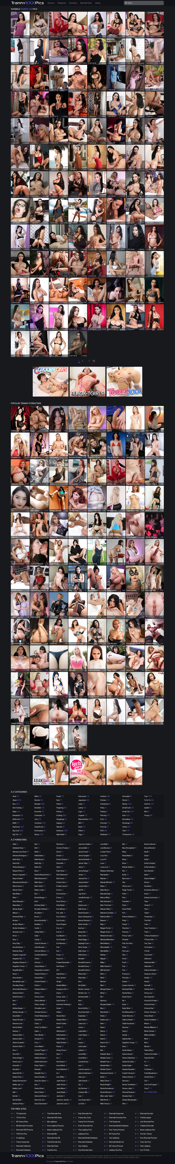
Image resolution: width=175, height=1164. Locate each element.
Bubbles (39, 924)
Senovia (126, 1081)
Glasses (60, 827)
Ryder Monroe (128, 1016)
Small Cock (128, 808)
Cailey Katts (40, 932)
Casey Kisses (41, 966)
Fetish (59, 804)
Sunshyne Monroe (152, 890)
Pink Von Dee (127, 943)
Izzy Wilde (61, 1077)
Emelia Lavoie (62, 886)
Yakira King (149, 1050)
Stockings (127, 823)
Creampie (40, 815)
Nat (102, 1050)
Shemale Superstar (116, 1114)
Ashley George (20, 1012)
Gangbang (61, 819)
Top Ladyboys (114, 1138)
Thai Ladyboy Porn (85, 1130)
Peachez (126, 928)
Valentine (149, 966)
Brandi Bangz (41, 898)
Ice (58, 1058)
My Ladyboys (52, 1122)
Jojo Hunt (82, 894)
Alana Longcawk (20, 875)
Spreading (127, 819)
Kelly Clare (83, 951)
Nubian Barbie (128, 867)
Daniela (38, 1069)
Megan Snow (106, 932)
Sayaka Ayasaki (128, 1069)
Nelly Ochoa (105, 1081)
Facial (60, 796)
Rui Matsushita (129, 1012)
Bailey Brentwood (20, 1081)
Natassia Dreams (108, 1073)
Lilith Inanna (84, 1081)
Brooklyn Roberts (42, 909)
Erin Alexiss (61, 909)
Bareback (18, 815)
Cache (38, 928)
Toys (148, 796)
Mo (102, 997)
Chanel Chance (41, 974)
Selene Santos (128, 1077)
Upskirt (148, 808)
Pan (124, 898)
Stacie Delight (150, 878)
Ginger (59, 981)
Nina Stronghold (129, 848)
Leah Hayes (83, 1035)
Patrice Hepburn (129, 917)
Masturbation (85, 819)
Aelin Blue (17, 859)
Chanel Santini (41, 981)
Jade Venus (62, 1085)
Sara (125, 1046)
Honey (59, 1046)
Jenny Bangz (84, 871)
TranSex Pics (52, 1150)
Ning (124, 852)
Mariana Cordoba (108, 913)
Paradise (126, 901)
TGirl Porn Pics (21, 1134)
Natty (103, 1077)
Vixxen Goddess (151, 1020)
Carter (38, 959)
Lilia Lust (82, 1077)
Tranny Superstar (22, 1142)
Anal (16, 796)
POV (103, 831)
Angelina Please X (20, 962)
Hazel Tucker (62, 1023)
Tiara (147, 924)
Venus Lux (149, 993)
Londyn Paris (105, 852)
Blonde (39, 800)
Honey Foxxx (62, 1050)
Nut (124, 871)
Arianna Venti (18, 993)
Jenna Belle (83, 848)
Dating (97, 3)
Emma (60, 890)
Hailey (59, 1012)
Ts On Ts (149, 800)
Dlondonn (61, 844)
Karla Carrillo (84, 924)
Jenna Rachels (85, 859)
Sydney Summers (152, 898)
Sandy (125, 1035)
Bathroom (18, 819)
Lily (80, 1085)
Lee (80, 1039)
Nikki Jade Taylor (107, 1096)
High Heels (61, 834)
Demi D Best (40, 1092)
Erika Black (61, 905)
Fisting (60, 812)
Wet (146, 812)
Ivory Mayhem (62, 1069)
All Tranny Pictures (116, 1146)
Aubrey (16, 1031)
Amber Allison (19, 924)
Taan (146, 901)
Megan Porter (106, 928)
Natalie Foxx (106, 1062)
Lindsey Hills (84, 1092)
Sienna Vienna (150, 844)
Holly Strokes (62, 1043)
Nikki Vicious (106, 1104)
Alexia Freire (18, 890)
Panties (104, 800)
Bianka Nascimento (43, 875)
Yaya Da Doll (149, 1058)
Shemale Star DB (53, 1138)
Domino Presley (63, 848)
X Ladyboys (20, 1138)
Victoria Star (149, 1008)
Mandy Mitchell (107, 882)
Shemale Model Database (88, 1138)
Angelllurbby (18, 970)
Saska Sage (127, 1065)
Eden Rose (61, 871)
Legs (81, 812)
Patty (125, 920)
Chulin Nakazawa (42, 1016)
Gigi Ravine (61, 974)
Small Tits (128, 812)
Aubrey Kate (18, 1035)
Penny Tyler (127, 936)
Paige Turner (128, 890)
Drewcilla (60, 863)
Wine (147, 1039)
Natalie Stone (106, 1069)
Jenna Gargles (84, 856)
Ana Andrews (19, 947)
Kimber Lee (84, 993)
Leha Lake (82, 1046)
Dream (60, 856)
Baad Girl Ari (18, 1073)
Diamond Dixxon (42, 1096)
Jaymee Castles (85, 844)
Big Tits (17, 834)
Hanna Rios (61, 1016)
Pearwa (126, 932)
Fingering (61, 808)
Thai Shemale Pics (54, 1114)
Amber (16, 920)
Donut (59, 852)
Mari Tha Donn (107, 905)
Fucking (61, 815)
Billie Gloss (40, 882)
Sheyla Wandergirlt (130, 1100)
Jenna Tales (84, 863)
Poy (124, 970)
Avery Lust (18, 1062)
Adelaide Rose (19, 848)
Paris (125, 905)
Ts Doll (147, 951)
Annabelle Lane (20, 981)
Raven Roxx (127, 997)
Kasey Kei (83, 932)
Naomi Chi (105, 1043)
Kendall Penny (84, 966)
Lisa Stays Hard (85, 1100)
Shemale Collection (23, 1146)
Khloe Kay (83, 978)
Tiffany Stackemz (151, 936)
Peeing (104, 812)
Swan (147, 894)
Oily (124, 882)
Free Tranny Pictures (117, 1130)
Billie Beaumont (41, 878)
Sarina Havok (127, 1054)
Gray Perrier (62, 1001)
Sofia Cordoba (150, 863)
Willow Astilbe (150, 1035)
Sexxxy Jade (128, 1088)
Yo (146, 1062)
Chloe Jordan (41, 1004)
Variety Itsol (149, 989)
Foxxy (60, 955)
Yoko (147, 1065)
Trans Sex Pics (145, 1142)
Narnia (103, 1046)
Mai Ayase (105, 875)
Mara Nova (105, 890)
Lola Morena (106, 848)
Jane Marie (61, 1088)
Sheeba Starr (128, 1096)
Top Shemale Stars (85, 1150)
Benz (38, 871)
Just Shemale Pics (147, 1122)
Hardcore (62, 831)
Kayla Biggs (83, 940)
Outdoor (105, 796)
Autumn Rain (19, 1046)
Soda (146, 856)
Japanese (83, 800)
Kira (80, 1001)
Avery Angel (18, 1058)
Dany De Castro (41, 1081)
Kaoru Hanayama (86, 917)
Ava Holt (17, 1054)
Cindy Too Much (41, 1027)
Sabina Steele (128, 1020)
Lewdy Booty (84, 1062)
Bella (37, 852)
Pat (124, 913)
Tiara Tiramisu (150, 928)
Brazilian (39, 808)
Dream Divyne (62, 859)
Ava (15, 1050)
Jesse (82, 875)
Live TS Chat (144, 1150)
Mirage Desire (106, 989)
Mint (103, 985)
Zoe (146, 1081)
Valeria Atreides (151, 970)
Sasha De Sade (129, 1062)
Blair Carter (40, 886)
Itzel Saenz (61, 1062)
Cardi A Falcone (41, 943)
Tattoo (126, 827)
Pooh (125, 962)
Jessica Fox (83, 878)
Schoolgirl (127, 796)
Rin (124, 1001)
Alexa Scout (18, 886)
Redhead (105, 834)
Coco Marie (39, 1046)
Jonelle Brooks (85, 898)
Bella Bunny (40, 859)
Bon (37, 894)
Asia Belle (17, 1016)
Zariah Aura (149, 1077)
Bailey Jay (18, 1085)
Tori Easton (149, 947)
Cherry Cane (40, 997)
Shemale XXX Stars (54, 1118)
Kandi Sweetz (84, 913)
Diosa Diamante (41, 1104)
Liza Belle (104, 844)
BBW (16, 823)
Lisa (81, 1096)
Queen (126, 981)
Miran (103, 993)
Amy (15, 940)
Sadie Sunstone (128, 1023)
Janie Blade (62, 1092)
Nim (125, 844)
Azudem (16, 1069)
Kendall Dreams (85, 962)
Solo (126, 815)
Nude (81, 827)
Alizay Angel (18, 909)
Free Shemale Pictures (148, 1138)
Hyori (59, 1054)
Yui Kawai (149, 1069)
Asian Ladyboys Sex (147, 1130)
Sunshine (148, 886)
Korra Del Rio (84, 1008)
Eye (58, 951)
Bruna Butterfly (41, 920)
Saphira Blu (127, 1039)
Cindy (38, 1023)
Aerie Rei (17, 863)
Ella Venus (61, 878)
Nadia (103, 1016)
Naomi (104, 1039)
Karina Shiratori (85, 920)
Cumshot (40, 823)
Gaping (60, 823)
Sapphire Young (130, 1043)
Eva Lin (60, 932)
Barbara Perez (19, 1104)
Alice (16, 898)
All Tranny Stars (22, 1122)
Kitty (81, 1004)
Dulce (59, 867)
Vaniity (148, 978)
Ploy (125, 955)
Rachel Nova (128, 993)
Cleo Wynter (40, 1035)
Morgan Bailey (107, 1004)
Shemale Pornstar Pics (117, 1118)
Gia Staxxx (61, 966)
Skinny (126, 804)
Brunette (39, 812)
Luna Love (105, 867)
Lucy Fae (104, 856)
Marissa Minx (106, 917)
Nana (103, 1027)
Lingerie (83, 815)
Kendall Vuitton (84, 970)
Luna (103, 863)
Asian (17, 800)
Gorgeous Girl (62, 989)
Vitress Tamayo (151, 1012)
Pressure (126, 974)
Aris (15, 1004)
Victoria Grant (150, 1004)
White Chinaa (150, 1031)
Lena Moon (83, 1058)
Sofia (146, 859)
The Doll (148, 920)
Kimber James (85, 989)
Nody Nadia (127, 856)
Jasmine (60, 1096)
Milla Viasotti (106, 966)
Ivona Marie (61, 1065)
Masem (104, 920)
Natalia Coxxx (106, 1058)
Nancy (103, 1031)
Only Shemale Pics (85, 1114)
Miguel (104, 959)
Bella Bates (40, 856)
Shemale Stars (52, 1146)
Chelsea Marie (41, 989)
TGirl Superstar (114, 1122)
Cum (38, 819)
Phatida (125, 940)
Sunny (147, 882)
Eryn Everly (61, 920)
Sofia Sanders (150, 867)
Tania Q (148, 905)
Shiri (125, 1104)
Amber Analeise (20, 928)
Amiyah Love (19, 932)
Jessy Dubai (84, 886)
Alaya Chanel (18, 878)
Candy (38, 940)
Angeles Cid (19, 959)
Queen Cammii (129, 985)
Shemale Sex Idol (146, 1114)
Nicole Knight (105, 1085)
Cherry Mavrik (41, 1001)
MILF (81, 823)
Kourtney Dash (85, 1012)
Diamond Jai (40, 1100)
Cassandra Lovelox (42, 970)
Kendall (82, 959)
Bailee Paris (18, 1077)
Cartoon (39, 962)
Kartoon (82, 928)
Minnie (103, 981)
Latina (82, 808)
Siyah (147, 852)
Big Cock (18, 831)
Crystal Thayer (41, 1050)
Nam (103, 1023)
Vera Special (149, 997)
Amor (16, 936)
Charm (38, 985)
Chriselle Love (40, 1008)
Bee (37, 844)
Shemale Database (23, 1150)
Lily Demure (83, 1088)
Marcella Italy (106, 894)
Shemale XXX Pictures (24, 1130)
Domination (40, 831)
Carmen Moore (42, 951)
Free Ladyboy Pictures (55, 1126)
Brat (37, 901)
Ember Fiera (62, 882)
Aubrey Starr (19, 1039)
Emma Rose (62, 894)
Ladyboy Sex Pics (115, 1150)
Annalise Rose (19, 985)
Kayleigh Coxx (84, 943)
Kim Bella (82, 985)
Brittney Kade (41, 905)
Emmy (60, 898)
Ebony (39, 834)
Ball (15, 1092)
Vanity (147, 981)
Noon (125, 863)
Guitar (59, 1008)
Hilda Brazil (61, 1031)
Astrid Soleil (18, 1027)
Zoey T (148, 1088)
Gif (58, 970)
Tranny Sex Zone (84, 1118)
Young (148, 815)
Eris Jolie (60, 913)
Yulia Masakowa (151, 1073)
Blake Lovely (40, 890)
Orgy (81, 834)
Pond (125, 959)
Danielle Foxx (41, 1073)
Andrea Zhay (18, 951)
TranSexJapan (145, 1118)
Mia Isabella (106, 947)
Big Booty (18, 827)
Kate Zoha (83, 936)
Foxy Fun (60, 959)
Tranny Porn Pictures (86, 1122)
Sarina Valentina (130, 1058)
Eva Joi (60, 928)
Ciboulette (40, 1020)
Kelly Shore (83, 955)
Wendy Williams (151, 1027)
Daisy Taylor (40, 1065)
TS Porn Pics (21, 1118)
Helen (59, 1027)
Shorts (126, 800)
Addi (15, 844)
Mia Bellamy (106, 943)
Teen (125, 831)
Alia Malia (17, 894)
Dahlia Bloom (41, 1054)
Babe (16, 812)
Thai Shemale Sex (54, 1142)
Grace (59, 993)
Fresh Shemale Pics (85, 1126)
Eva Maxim (61, 936)
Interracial (83, 796)
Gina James (61, 978)
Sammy (126, 1027)
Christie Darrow (41, 1012)
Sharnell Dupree (129, 1092)
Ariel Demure (19, 997)
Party (103, 808)
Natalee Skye (106, 1054)
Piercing (105, 815)
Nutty (125, 875)
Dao (37, 1085)
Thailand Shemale (147, 1126)
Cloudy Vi (39, 1039)
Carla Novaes (41, 947)
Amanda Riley (19, 917)
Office (81, 831)
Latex (81, 804)
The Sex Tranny (146, 1134)
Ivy (58, 1073)
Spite (147, 875)
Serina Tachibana (130, 1085)
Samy (125, 1031)
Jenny (81, 867)
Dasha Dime (40, 1088)
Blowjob (40, 804)
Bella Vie (38, 867)
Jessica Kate (83, 882)
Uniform (149, 804)
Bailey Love (17, 1088)
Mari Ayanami (106, 901)
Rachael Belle (128, 989)
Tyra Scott (149, 955)
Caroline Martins (41, 955)
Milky (102, 962)
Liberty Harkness (85, 1073)
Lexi (81, 1065)
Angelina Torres (20, 966)
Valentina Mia (150, 962)
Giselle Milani (61, 985)
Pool (103, 819)
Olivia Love (127, 886)
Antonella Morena (20, 989)
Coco (38, 1043)
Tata (147, 909)
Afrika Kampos (19, 867)
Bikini (38, 796)
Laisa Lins (83, 1023)
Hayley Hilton (62, 1020)
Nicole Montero (107, 1092)
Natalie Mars (106, 1065)
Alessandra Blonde (21, 882)
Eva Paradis (62, 940)
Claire (38, 1031)
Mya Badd (105, 1012)
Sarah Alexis (128, 1050)
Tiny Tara (148, 943)
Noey (124, 859)
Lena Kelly (83, 1054)
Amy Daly (17, 943)
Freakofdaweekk (63, 962)
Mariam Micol (106, 909)
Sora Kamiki (149, 871)
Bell (37, 848)
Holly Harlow (62, 1035)
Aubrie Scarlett (19, 1043)
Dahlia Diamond (41, 1062)
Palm (125, 894)
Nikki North (105, 1100)
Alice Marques (19, 901)
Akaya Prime (19, 871)
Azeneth (17, 1065)
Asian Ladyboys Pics (54, 1130)
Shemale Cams (86, 3)
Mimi (103, 974)
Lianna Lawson (85, 1069)
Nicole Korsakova (107, 1088)
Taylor (147, 913)
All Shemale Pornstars (24, 1126)
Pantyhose (105, 804)
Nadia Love (105, 1020)
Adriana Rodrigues (21, 856)
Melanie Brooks (107, 936)
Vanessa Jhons (150, 974)
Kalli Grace (83, 909)
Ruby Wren (127, 1008)
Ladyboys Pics (83, 1134)
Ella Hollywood (62, 875)
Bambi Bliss (18, 1100)
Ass (16, 804)
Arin (15, 1001)
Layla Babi (83, 1031)
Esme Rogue (61, 924)
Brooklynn (39, 913)
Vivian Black (149, 1016)
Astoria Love (18, 1023)
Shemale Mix (52, 1134)
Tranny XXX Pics (60, 1161)
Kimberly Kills (84, 997)
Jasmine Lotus (63, 1104)
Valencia (148, 959)
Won (146, 1043)
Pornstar (105, 823)
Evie (58, 947)
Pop (125, 966)
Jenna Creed (84, 852)
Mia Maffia (105, 951)
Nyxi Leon (127, 878)
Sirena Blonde (150, 848)
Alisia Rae (17, 905)
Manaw (104, 878)
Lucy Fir (103, 859)
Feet (59, 800)
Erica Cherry (62, 901)
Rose (125, 1004)
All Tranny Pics (114, 1134)
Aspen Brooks (19, 1020)
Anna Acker (18, 978)
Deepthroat (40, 827)
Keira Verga (84, 947)
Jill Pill (81, 890)
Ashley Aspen (19, 1008)
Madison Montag (107, 871)
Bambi (16, 1096)
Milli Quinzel (105, 970)
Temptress (149, 917)
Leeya (81, 1043)
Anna (16, 974)
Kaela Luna (83, 905)
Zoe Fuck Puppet (151, 1085)
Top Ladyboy (83, 1146)
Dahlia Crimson (41, 1058)
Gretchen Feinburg (64, 1004)
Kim (80, 981)
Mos (103, 1008)
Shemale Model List (116, 1142)
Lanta (81, 1027)
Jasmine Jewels (64, 1100)
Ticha (147, 932)
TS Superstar (21, 1114)
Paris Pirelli (127, 909)
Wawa (147, 1023)
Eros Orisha (61, 917)
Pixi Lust (126, 951)
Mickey (104, 955)
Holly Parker (62, 1039)
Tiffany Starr (150, 940)
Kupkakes (83, 1016)
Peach (125, 924)
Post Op (104, 827)
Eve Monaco (62, 943)
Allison (16, 913)
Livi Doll (82, 1104)
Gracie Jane (62, 997)
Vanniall (148, 985)
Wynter (147, 1046)
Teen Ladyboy (145, 1146)
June (80, 901)
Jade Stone (61, 1081)
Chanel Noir (40, 978)
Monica (103, 1001)
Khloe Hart (83, 974)
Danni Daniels (41, 1077)
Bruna (38, 917)
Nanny (103, 1035)
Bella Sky (39, 863)
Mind (103, 978)
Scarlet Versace (128, 1073)
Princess (126, 978)
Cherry (38, 993)
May (103, 924)
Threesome (128, 834)
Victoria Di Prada (151, 1001)
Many (103, 886)
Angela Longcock (20, 955)
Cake (37, 936)
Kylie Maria (83, 1020)
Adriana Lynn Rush (21, 852)
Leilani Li (82, 1050)
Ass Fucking (18, 808)
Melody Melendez (107, 940)
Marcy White (105, 898)
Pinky (125, 947)
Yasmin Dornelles (152, 1054)
